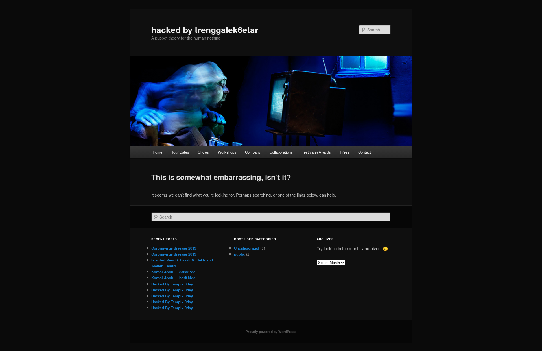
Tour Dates (180, 152)
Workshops (227, 152)
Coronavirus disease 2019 (173, 248)
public (239, 254)
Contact (364, 152)
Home (157, 152)
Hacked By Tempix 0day (172, 284)
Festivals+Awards (316, 152)
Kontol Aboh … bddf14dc (173, 277)
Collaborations (281, 152)
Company (253, 152)
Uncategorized (246, 248)
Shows (203, 152)
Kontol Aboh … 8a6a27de (173, 271)
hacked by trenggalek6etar (204, 29)
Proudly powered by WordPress (271, 331)
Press (344, 152)
